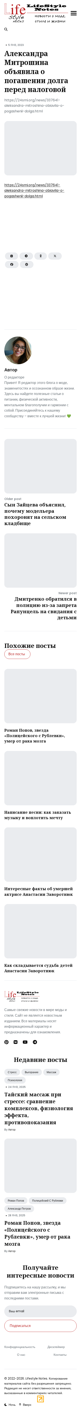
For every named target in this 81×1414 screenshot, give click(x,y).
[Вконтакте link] (15, 1042)
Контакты (59, 1355)
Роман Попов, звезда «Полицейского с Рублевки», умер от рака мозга (34, 736)
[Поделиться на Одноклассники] (40, 256)
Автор (10, 370)
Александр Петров (19, 1208)
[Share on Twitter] (55, 256)
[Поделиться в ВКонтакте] (11, 256)
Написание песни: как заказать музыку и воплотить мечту (37, 815)
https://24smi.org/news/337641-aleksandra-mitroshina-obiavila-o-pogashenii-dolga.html (34, 191)
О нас (21, 1355)
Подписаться (20, 1325)
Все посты (16, 654)
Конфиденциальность (19, 1347)
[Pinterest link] (6, 1042)
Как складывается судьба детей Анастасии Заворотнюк (38, 968)
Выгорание (31, 1072)
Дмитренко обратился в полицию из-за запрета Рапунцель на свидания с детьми (44, 608)
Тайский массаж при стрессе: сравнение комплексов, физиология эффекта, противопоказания (38, 1108)
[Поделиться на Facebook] (12, 264)
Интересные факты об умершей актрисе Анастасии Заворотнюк (38, 891)
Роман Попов (16, 1200)
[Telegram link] (35, 1042)
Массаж (51, 1072)
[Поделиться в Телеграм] (26, 256)
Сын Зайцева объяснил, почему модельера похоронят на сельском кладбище (35, 513)
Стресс (12, 1072)
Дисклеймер (56, 1347)
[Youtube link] (25, 1042)
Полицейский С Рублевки (47, 1200)
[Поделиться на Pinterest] (26, 264)
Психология (15, 1080)
